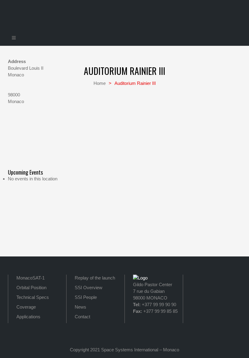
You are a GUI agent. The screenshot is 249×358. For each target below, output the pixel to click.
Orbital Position (31, 287)
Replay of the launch (95, 277)
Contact (82, 316)
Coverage (26, 306)
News (80, 306)
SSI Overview (88, 287)
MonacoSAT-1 (30, 277)
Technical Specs (32, 297)
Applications (28, 316)
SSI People (86, 297)
